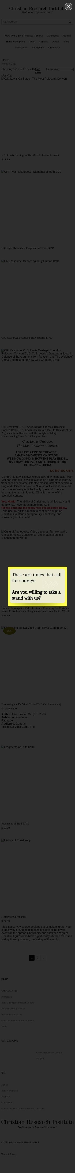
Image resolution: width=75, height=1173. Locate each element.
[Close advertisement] (68, 6)
